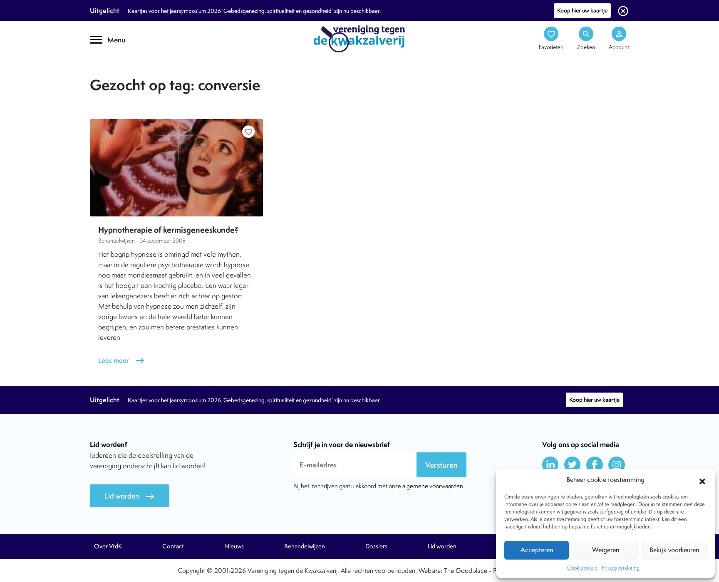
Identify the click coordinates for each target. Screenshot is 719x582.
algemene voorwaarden (432, 486)
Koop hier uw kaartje (582, 10)
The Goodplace (465, 570)
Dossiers (376, 546)
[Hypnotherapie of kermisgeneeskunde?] (176, 167)
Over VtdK (108, 546)
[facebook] (594, 465)
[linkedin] (550, 465)
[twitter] (572, 465)
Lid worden (129, 496)
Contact (173, 546)
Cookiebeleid (582, 567)
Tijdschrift (118, 73)
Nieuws (234, 546)
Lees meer (121, 360)
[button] (702, 480)
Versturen (441, 465)
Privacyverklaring (621, 567)
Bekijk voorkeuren (674, 549)
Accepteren (537, 549)
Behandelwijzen (304, 546)
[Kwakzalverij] (359, 38)
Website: (430, 570)
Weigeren (605, 549)
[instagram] (616, 465)
